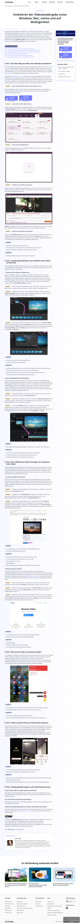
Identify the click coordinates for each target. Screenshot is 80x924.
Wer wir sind (50, 901)
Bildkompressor (20, 910)
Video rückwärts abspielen (64, 71)
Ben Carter (11, 829)
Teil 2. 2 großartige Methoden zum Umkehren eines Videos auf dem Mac (23, 50)
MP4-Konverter (8, 910)
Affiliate (49, 908)
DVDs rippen (8, 73)
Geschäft (44, 2)
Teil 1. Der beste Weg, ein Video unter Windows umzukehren (20, 49)
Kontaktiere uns (50, 903)
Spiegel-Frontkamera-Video (65, 76)
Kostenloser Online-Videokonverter (25, 908)
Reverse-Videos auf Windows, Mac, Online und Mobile (66, 67)
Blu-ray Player (8, 908)
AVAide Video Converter (18, 76)
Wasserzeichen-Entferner (22, 903)
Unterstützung (69, 2)
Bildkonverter (20, 912)
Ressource (60, 2)
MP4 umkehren (62, 74)
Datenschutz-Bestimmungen (53, 910)
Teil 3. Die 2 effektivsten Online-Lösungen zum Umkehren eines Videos (22, 52)
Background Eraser (21, 906)
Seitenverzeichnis (39, 906)
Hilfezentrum (38, 901)
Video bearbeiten (18, 6)
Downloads (52, 2)
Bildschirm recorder (9, 903)
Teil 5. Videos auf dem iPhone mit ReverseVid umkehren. (19, 55)
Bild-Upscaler (20, 901)
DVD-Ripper (7, 906)
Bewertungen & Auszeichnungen (54, 906)
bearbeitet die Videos (33, 576)
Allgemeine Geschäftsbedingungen (55, 912)
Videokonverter (8, 901)
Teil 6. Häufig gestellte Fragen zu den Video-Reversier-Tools (19, 57)
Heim (6, 6)
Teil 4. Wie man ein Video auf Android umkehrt (16, 53)
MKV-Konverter (8, 912)
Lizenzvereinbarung (51, 915)
